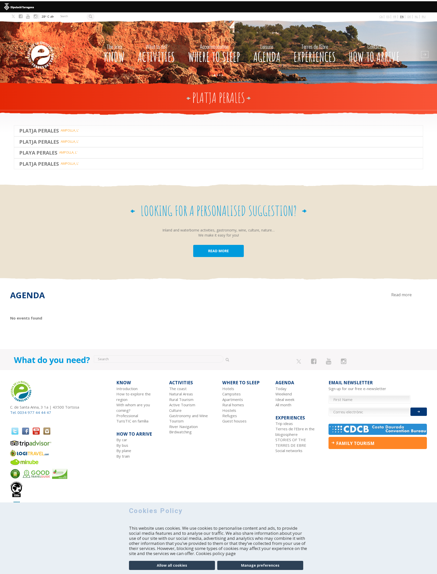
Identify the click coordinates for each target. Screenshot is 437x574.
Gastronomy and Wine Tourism (188, 418)
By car (121, 439)
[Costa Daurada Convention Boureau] (378, 429)
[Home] (50, 47)
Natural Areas (181, 393)
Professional (127, 415)
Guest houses (234, 420)
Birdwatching (180, 431)
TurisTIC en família (132, 420)
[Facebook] (20, 16)
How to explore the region (133, 396)
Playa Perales (38, 152)
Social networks (288, 450)
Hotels (228, 388)
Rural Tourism (181, 399)
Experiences (315, 53)
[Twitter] (13, 16)
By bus (122, 445)
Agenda (266, 53)
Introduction (127, 388)
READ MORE (218, 250)
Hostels (229, 410)
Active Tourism (182, 404)
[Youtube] (28, 16)
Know (114, 53)
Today (281, 388)
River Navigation (183, 426)
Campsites (231, 393)
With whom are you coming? (133, 407)
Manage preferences (260, 565)
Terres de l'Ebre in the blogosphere (295, 431)
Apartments (232, 399)
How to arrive (374, 53)
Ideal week (284, 399)
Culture (175, 410)
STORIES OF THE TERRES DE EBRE (290, 442)
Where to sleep (214, 53)
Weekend (283, 393)
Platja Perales (39, 130)
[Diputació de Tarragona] (218, 6)
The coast (178, 388)
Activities (156, 53)
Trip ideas (284, 423)
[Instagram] (35, 16)
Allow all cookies (172, 565)
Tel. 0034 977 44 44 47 (30, 412)
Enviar (418, 412)
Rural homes (233, 404)
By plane (123, 450)
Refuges (229, 415)
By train (123, 456)
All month (283, 404)
